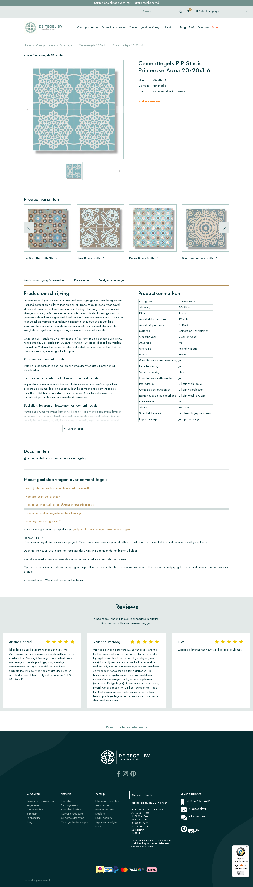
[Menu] (247, 847)
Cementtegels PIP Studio (93, 45)
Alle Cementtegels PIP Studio (44, 55)
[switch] (240, 873)
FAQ (191, 27)
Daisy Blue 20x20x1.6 (90, 258)
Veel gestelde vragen (74, 822)
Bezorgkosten (69, 805)
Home (27, 45)
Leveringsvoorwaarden (40, 801)
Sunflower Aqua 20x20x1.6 (199, 258)
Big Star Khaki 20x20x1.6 (40, 258)
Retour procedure (72, 813)
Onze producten (88, 27)
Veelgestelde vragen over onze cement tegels (101, 529)
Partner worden (104, 809)
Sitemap (32, 813)
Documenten (81, 280)
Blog (183, 27)
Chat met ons (197, 816)
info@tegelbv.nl (198, 809)
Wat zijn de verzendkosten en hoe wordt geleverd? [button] (57, 488)
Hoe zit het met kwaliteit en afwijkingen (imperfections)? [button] (60, 505)
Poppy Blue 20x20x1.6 (143, 258)
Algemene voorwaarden (35, 807)
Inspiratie (171, 27)
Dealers (100, 813)
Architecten (102, 805)
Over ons (203, 27)
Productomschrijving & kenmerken (44, 280)
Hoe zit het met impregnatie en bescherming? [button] (54, 513)
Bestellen (66, 801)
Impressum (33, 818)
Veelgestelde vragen (112, 280)
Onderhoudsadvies (113, 27)
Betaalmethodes (71, 809)
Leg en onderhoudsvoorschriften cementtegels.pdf (57, 458)
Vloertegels (66, 45)
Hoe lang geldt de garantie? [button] (43, 521)
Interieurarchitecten (107, 801)
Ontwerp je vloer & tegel (145, 27)
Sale (215, 27)
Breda (148, 795)
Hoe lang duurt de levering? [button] (43, 496)
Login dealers (103, 818)
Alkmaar (136, 795)
